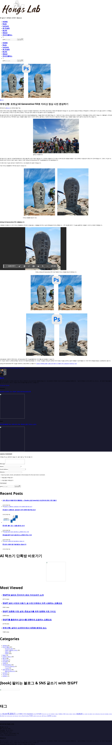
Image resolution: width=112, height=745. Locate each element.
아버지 (94, 713)
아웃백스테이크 (97, 713)
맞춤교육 (70, 713)
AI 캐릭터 (34, 713)
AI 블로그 (20, 714)
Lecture (6, 26)
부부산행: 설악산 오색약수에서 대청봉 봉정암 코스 (25, 627)
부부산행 (7, 368)
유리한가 (110, 713)
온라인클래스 (7, 35)
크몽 (43, 715)
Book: (4, 655)
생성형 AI (79, 714)
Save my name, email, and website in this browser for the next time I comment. (23, 475)
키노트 (7, 668)
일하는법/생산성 (7, 669)
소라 (83, 713)
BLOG (5, 30)
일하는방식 (16, 715)
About (5, 33)
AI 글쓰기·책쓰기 (7, 656)
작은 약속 (20, 715)
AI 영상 (25, 714)
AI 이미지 (30, 714)
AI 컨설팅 (6, 28)
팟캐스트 (45, 715)
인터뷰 (13, 715)
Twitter (7, 385)
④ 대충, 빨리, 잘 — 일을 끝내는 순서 (14, 525)
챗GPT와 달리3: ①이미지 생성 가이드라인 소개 (23, 595)
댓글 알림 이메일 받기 (7, 477)
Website (2, 472)
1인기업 (5, 674)
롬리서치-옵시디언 (10, 671)
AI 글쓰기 (11, 713)
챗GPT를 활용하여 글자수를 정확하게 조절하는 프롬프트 (27, 619)
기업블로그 (60, 713)
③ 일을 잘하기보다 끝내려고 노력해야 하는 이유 (17, 535)
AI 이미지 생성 (9, 648)
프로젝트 (49, 716)
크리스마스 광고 (38, 715)
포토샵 (16, 368)
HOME (5, 22)
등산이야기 (22, 368)
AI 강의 (4, 714)
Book (5, 24)
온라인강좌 (5, 660)
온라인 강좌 (102, 713)
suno (47, 713)
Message (2, 464)
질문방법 (27, 715)
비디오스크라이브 (10, 666)
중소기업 (24, 715)
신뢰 (88, 713)
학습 (52, 715)
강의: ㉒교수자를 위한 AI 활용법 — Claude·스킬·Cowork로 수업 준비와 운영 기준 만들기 (30, 500)
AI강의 (1, 713)
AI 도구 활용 (6, 647)
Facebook (2, 385)
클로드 (7, 652)
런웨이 (64, 713)
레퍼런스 (67, 713)
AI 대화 (17, 713)
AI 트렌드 (5, 673)
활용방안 (55, 715)
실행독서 (90, 713)
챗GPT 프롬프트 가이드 (11, 650)
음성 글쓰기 (2, 715)
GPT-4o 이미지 (44, 713)
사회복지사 (74, 713)
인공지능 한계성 (9, 715)
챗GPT (7, 653)
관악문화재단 (52, 713)
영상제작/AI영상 (7, 665)
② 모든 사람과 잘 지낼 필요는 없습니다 (14, 544)
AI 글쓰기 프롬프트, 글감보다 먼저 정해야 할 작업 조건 (19, 510)
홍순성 (2, 100)
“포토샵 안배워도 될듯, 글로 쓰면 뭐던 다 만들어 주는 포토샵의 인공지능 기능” (56, 363)
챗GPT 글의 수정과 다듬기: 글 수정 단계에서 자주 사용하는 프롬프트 (32, 603)
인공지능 (2, 368)
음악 (6, 715)
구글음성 (56, 713)
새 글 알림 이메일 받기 (7, 480)
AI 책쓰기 (5, 676)
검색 (49, 713)
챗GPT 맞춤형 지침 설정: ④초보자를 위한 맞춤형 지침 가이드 (29, 611)
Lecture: (5, 645)
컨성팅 (31, 716)
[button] (3, 37)
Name (1, 466)
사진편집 (12, 368)
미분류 (4, 663)
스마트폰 (86, 713)
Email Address (4, 469)
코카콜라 (34, 715)
